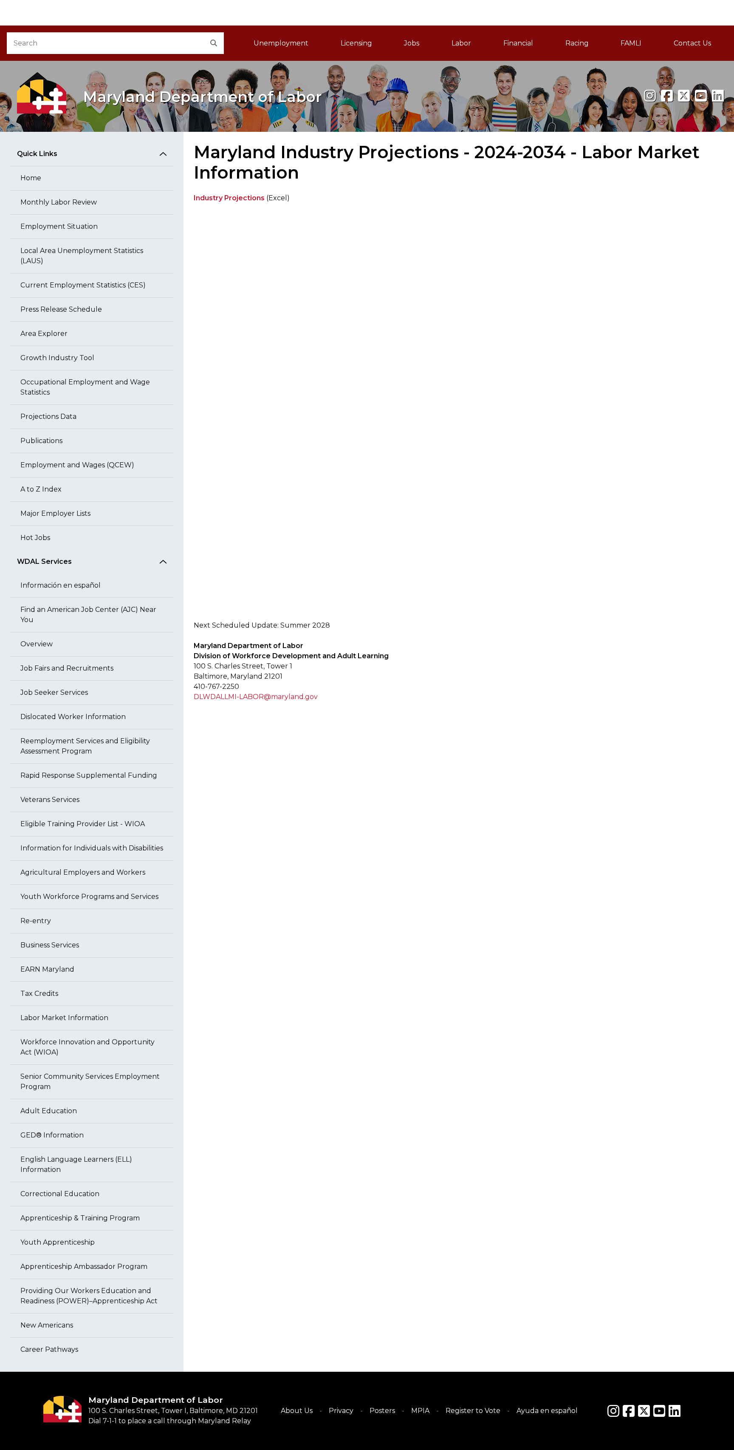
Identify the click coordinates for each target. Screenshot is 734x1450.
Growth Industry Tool (57, 358)
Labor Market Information (64, 1018)
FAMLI (639, 45)
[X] (684, 96)
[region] (459, 415)
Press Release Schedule (61, 309)
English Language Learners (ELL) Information (76, 1164)
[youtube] (701, 96)
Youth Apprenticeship (57, 1242)
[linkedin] (718, 96)
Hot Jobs (35, 538)
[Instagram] (650, 96)
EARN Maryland (47, 969)
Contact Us (692, 43)
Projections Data (48, 416)
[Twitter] (644, 1411)
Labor (461, 43)
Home (30, 178)
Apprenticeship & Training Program (80, 1218)
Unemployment (281, 43)
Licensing (356, 43)
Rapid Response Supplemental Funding (88, 775)
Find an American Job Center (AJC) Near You (88, 615)
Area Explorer (44, 334)
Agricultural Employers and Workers (82, 872)
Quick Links (37, 154)
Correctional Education (59, 1194)
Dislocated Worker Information (73, 717)
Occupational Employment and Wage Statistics (85, 387)
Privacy (341, 1411)
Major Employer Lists (55, 513)
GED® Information (52, 1135)
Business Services (49, 945)
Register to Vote (473, 1411)
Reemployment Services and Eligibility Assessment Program (85, 746)
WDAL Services (44, 561)
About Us (297, 1411)
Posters (382, 1411)
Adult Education (48, 1111)
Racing (577, 43)
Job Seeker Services (54, 692)
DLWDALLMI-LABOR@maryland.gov (256, 697)
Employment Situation (59, 226)
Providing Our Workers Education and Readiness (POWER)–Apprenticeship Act (89, 1296)
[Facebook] (667, 96)
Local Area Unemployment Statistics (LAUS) (81, 256)
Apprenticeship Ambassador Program (83, 1266)
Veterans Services (49, 800)
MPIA (420, 1411)
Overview (36, 644)
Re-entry (35, 921)
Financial (518, 43)
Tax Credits (39, 993)
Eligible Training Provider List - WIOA (82, 824)
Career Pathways (49, 1349)
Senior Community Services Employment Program (90, 1081)
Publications (41, 441)
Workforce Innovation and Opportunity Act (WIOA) (87, 1047)
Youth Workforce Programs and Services (89, 897)
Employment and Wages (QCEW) (77, 465)
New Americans (46, 1325)
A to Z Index (41, 489)
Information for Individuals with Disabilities (91, 848)
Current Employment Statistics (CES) (83, 285)
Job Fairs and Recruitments (66, 668)
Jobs (411, 43)
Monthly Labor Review (58, 202)
